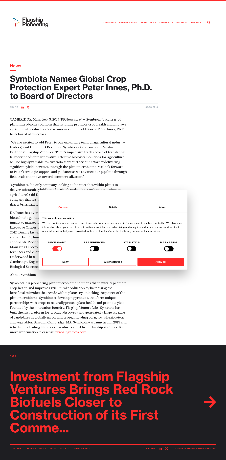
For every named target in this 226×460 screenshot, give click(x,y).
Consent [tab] (63, 207)
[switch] (94, 248)
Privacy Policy (59, 448)
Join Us (194, 22)
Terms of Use (81, 448)
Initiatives (147, 22)
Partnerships (128, 22)
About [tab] (162, 207)
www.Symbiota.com (71, 332)
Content (165, 22)
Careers (30, 448)
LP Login (150, 448)
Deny (65, 261)
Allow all (161, 261)
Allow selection (113, 261)
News (15, 66)
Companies (109, 22)
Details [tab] (113, 207)
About (180, 22)
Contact (15, 448)
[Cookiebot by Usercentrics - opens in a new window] (169, 196)
